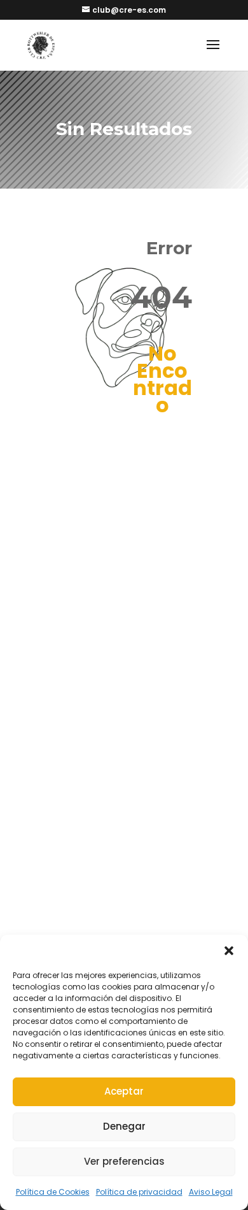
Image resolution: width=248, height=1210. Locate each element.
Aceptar (124, 1091)
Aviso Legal (211, 1191)
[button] (229, 950)
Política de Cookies (53, 1191)
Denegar (124, 1126)
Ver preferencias (124, 1161)
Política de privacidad (139, 1191)
